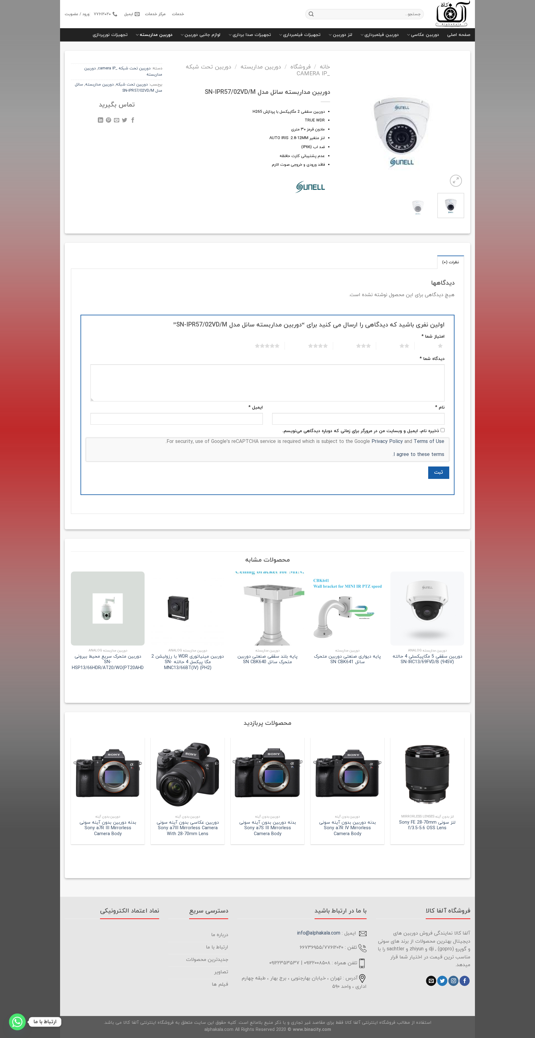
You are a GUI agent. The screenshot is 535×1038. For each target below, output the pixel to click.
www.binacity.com (312, 1030)
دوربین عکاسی (425, 35)
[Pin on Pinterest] (108, 121)
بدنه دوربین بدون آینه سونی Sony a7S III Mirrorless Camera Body (267, 828)
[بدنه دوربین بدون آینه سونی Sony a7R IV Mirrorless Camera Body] (347, 774)
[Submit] (311, 14)
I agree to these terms (419, 454)
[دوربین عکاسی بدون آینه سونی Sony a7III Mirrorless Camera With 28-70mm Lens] (187, 774)
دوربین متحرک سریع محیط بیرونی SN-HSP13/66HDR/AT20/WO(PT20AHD (108, 662)
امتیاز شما (433, 336)
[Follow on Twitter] (442, 981)
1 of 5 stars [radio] (433, 345)
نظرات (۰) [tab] (450, 262)
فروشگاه (300, 67)
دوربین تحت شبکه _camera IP (124, 68)
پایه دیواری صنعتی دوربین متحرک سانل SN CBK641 (347, 659)
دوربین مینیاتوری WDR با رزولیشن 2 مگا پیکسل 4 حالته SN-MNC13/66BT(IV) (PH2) (187, 662)
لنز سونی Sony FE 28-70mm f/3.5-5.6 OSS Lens (427, 825)
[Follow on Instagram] (453, 981)
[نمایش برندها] (310, 186)
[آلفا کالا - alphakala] (451, 14)
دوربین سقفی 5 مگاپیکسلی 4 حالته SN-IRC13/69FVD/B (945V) (427, 659)
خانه (325, 67)
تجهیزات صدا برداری (252, 35)
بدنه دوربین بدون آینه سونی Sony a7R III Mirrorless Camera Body (108, 828)
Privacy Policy (387, 441)
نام (440, 407)
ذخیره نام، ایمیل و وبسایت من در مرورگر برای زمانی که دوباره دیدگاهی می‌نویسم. (360, 431)
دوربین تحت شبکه (132, 84)
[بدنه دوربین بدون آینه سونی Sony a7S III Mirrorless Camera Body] (267, 774)
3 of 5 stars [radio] (356, 345)
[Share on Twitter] (124, 121)
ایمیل (255, 407)
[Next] (345, 119)
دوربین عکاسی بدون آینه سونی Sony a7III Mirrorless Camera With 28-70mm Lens (188, 828)
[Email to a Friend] (116, 121)
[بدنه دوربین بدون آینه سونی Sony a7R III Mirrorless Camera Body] (108, 774)
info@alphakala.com (318, 933)
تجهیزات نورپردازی (110, 35)
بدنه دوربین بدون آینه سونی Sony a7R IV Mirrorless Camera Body (347, 828)
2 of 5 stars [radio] (396, 345)
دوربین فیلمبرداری (381, 35)
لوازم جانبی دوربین (202, 35)
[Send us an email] (431, 981)
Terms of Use (429, 441)
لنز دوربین (342, 35)
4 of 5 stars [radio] (310, 345)
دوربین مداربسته (156, 35)
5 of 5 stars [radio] (260, 345)
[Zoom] (456, 181)
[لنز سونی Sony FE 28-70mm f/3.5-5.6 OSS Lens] (427, 774)
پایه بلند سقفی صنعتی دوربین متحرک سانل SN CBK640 (267, 659)
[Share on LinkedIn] (100, 121)
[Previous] (455, 119)
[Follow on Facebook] (464, 981)
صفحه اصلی (458, 35)
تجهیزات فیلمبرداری (301, 35)
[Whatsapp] (17, 1022)
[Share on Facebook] (132, 121)
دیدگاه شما (432, 359)
